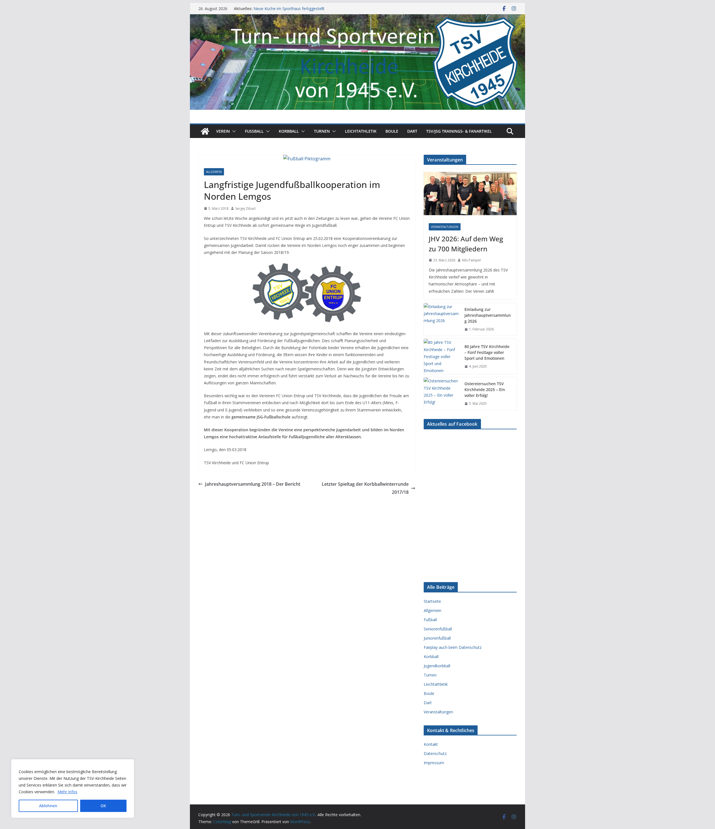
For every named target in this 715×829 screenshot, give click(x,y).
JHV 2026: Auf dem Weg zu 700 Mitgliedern (466, 243)
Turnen (322, 131)
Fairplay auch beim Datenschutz (453, 647)
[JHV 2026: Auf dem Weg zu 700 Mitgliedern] (470, 193)
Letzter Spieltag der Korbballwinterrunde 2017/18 (365, 488)
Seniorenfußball (438, 629)
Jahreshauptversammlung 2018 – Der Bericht (252, 484)
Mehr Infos (67, 791)
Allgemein (214, 172)
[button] (233, 131)
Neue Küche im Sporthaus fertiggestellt (289, 8)
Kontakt (431, 744)
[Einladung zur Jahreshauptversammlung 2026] (442, 319)
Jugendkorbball (437, 665)
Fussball (254, 131)
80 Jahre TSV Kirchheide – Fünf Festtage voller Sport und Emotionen (486, 352)
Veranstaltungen (444, 227)
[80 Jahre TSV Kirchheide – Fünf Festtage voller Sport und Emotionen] (442, 356)
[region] (72, 788)
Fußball (430, 619)
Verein (223, 131)
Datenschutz (435, 753)
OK (103, 805)
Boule (391, 131)
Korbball (289, 131)
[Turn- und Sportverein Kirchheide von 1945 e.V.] (357, 18)
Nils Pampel (471, 260)
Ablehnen (48, 805)
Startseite (432, 601)
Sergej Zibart (245, 208)
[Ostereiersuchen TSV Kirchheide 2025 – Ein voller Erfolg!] (442, 393)
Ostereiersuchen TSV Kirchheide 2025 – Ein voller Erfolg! (484, 389)
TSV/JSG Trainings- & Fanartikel (459, 131)
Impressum (434, 762)
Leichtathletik (360, 131)
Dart (412, 131)
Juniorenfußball (437, 638)
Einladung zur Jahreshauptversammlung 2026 (487, 315)
